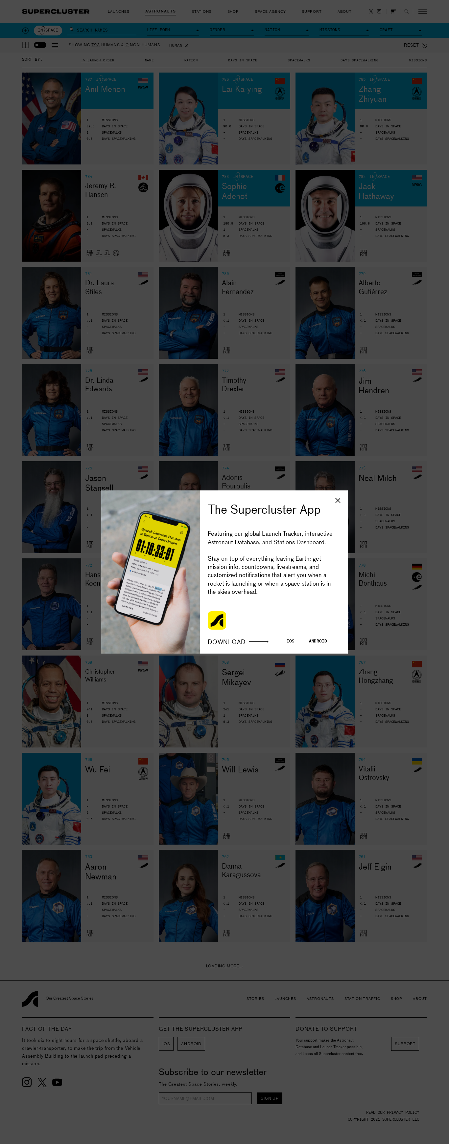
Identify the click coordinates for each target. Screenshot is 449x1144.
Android (318, 641)
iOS (290, 641)
